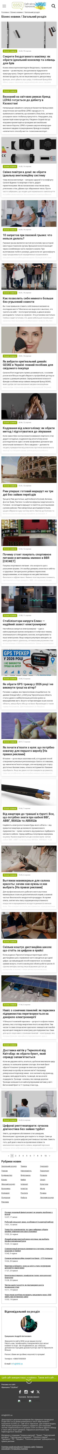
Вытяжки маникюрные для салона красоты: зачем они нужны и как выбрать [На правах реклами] (26, 884)
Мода (42, 1188)
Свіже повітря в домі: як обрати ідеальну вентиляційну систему (24, 173)
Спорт (42, 1180)
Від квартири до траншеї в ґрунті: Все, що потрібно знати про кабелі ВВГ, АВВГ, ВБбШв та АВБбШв (28, 817)
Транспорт (44, 1171)
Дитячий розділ (47, 1198)
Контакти (22, 1397)
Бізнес (4, 1180)
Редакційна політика (19, 1449)
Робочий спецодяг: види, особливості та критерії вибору (29, 1222)
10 (45, 1156)
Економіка (5, 1188)
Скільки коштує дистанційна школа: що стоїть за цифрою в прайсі (27, 948)
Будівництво (6, 1175)
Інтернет (24, 1184)
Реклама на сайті (8, 1385)
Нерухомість (26, 1171)
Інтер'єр (24, 1188)
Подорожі (5, 1198)
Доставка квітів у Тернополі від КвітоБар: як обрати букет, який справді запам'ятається (24, 1054)
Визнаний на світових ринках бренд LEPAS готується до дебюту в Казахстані (26, 100)
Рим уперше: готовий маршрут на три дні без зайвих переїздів (28, 493)
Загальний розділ (9, 1166)
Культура (44, 1184)
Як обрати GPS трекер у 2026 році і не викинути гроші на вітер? (28, 685)
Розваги (43, 1175)
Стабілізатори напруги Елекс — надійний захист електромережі (24, 622)
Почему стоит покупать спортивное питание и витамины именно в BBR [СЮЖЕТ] (27, 558)
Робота (24, 1198)
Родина (43, 1193)
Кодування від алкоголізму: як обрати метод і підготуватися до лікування (29, 429)
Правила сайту (29, 1447)
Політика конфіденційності (12, 1447)
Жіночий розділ (8, 1184)
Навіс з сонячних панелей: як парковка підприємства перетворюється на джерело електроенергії (29, 1014)
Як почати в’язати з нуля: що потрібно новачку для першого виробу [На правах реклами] (28, 751)
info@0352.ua (17, 1364)
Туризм (4, 1171)
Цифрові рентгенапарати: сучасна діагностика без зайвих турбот (25, 1127)
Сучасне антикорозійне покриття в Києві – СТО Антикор (28, 1258)
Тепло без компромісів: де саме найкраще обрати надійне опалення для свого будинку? (26, 1231)
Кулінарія (5, 1193)
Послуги (24, 1193)
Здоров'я (44, 1166)
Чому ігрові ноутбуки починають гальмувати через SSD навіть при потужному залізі (28, 1296)
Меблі (23, 1180)
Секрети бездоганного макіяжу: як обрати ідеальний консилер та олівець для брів (29, 60)
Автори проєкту (33, 1397)
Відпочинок (26, 1175)
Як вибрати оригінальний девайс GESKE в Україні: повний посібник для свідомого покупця (28, 365)
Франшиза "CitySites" (9, 1387)
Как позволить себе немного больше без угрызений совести (28, 300)
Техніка (24, 1166)
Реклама (5, 1202)
